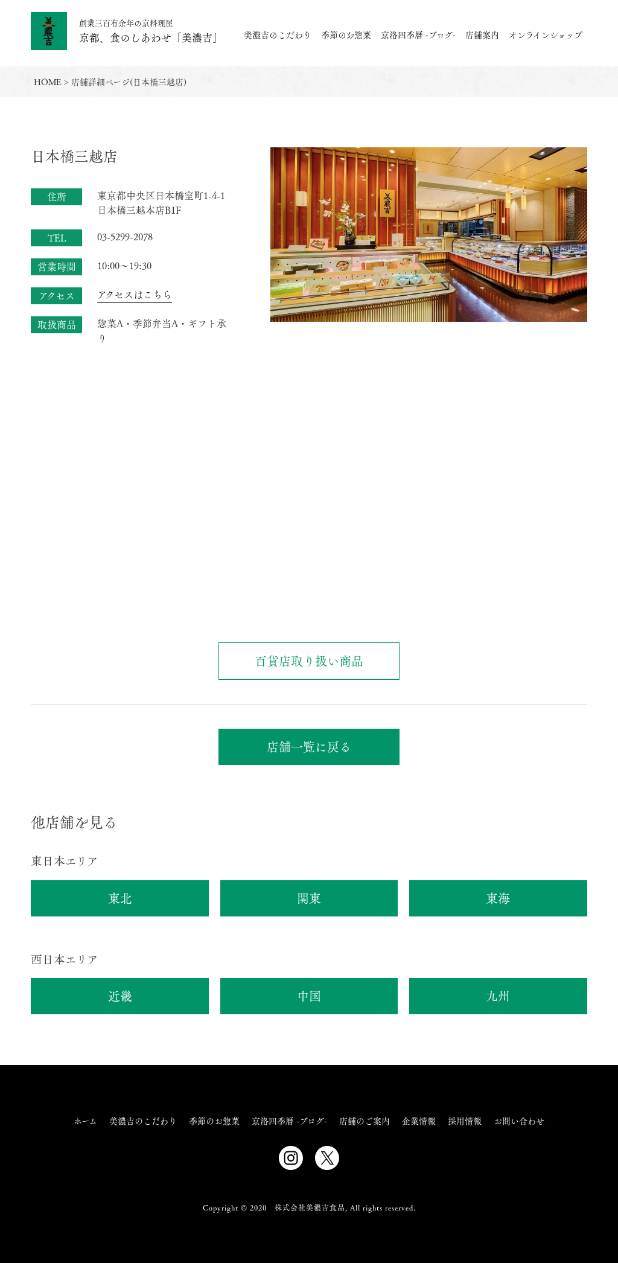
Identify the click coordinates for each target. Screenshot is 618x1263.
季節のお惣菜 (346, 34)
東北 (120, 898)
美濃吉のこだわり (277, 34)
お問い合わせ (519, 1120)
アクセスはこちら (134, 294)
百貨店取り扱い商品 (309, 661)
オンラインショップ (545, 34)
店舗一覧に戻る (309, 746)
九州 (498, 996)
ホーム (85, 1120)
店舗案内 (482, 34)
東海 (498, 898)
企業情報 (419, 1120)
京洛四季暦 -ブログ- (418, 34)
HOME (48, 81)
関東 (309, 898)
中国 (309, 996)
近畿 (120, 996)
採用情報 (465, 1120)
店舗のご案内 (364, 1120)
